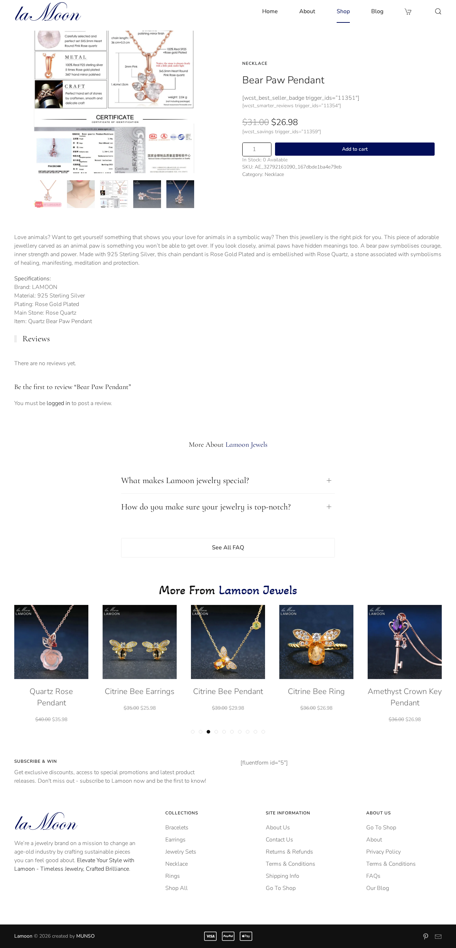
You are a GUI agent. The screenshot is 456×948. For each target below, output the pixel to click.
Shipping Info (282, 876)
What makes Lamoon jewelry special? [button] (185, 480)
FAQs (373, 876)
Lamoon (23, 936)
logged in (58, 403)
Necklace (255, 63)
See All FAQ (228, 547)
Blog (377, 11)
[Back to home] (48, 11)
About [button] (307, 11)
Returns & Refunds (289, 852)
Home (270, 11)
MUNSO (85, 936)
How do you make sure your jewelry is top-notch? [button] (206, 507)
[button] (438, 11)
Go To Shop (281, 888)
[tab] (48, 194)
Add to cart (355, 149)
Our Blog (377, 888)
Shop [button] (343, 11)
